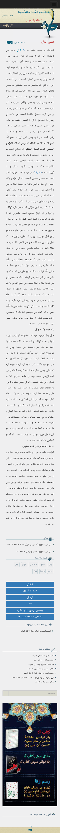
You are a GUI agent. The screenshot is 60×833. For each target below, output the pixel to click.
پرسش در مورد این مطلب (30, 610)
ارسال (30, 597)
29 (24, 50)
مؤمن (24, 564)
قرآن (19, 50)
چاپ (30, 604)
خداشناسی (33, 564)
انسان (43, 564)
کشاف (51, 219)
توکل (16, 564)
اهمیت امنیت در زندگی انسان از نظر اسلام (36, 631)
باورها (42, 571)
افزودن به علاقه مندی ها (30, 617)
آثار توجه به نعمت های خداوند (43, 655)
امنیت (50, 571)
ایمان (50, 564)
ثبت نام (5, 15)
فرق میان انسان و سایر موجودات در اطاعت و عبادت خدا (33, 677)
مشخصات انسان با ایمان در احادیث (41, 664)
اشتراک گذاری (30, 591)
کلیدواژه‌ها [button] (7, 25)
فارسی (9, 43)
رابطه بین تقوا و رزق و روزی (44, 660)
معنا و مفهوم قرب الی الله (44, 682)
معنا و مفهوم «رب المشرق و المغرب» (40, 668)
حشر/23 (38, 172)
